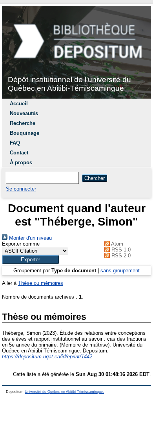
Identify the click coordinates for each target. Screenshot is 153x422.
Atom (116, 244)
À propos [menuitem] (21, 162)
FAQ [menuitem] (15, 143)
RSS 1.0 (120, 250)
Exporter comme (21, 244)
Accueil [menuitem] (19, 103)
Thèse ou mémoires (40, 283)
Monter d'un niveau (29, 238)
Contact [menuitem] (19, 153)
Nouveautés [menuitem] (24, 113)
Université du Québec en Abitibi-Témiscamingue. (64, 392)
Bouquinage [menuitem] (24, 133)
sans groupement (120, 270)
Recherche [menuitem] (22, 123)
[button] (30, 259)
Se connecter (21, 189)
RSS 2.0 (120, 256)
